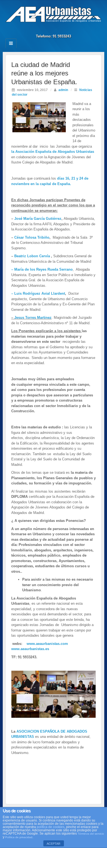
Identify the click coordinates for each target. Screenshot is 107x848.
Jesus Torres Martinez (32, 317)
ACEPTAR (53, 843)
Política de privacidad (18, 837)
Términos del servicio (91, 833)
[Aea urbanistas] (53, 14)
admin (63, 90)
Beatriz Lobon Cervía (31, 256)
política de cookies (50, 827)
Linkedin (57, 28)
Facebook (49, 28)
